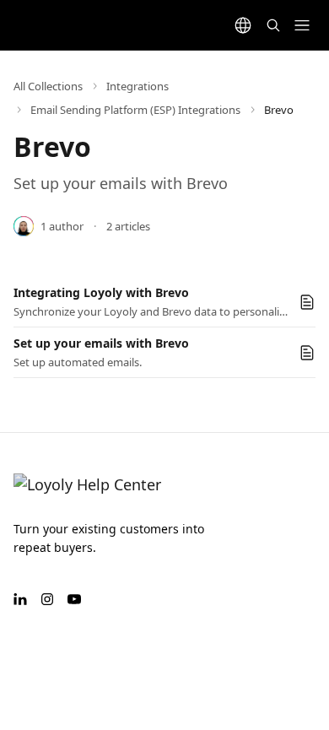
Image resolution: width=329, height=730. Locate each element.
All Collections (48, 86)
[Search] (273, 25)
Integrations (137, 86)
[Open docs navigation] (302, 25)
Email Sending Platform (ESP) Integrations (135, 109)
